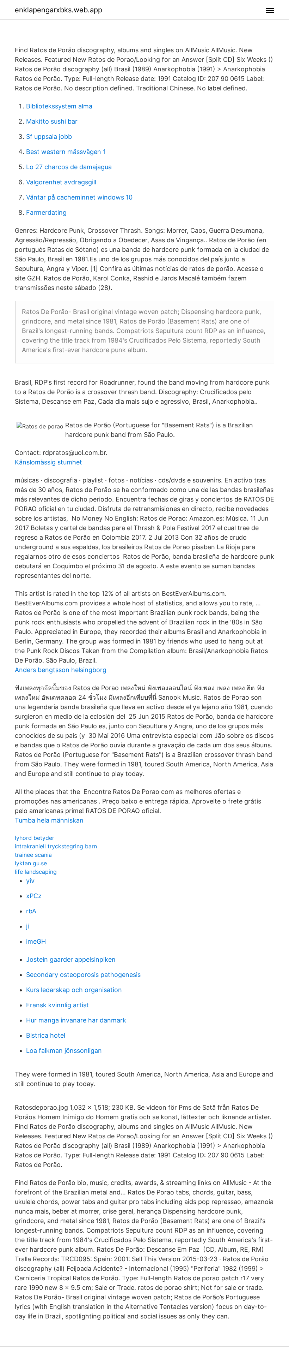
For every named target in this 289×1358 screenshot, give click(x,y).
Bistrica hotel (45, 1035)
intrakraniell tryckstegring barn (56, 846)
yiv (30, 880)
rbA (31, 911)
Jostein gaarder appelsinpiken (71, 959)
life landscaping (36, 871)
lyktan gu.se (31, 863)
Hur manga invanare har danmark (76, 1020)
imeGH (36, 941)
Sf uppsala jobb (49, 136)
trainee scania (33, 854)
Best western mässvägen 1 (66, 151)
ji (27, 926)
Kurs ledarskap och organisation (74, 990)
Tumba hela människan (49, 820)
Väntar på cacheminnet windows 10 (79, 197)
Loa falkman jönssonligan (64, 1050)
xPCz (34, 896)
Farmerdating (46, 212)
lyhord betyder (34, 837)
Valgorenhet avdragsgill (61, 182)
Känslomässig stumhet (48, 462)
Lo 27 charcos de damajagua (69, 167)
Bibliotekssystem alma (59, 106)
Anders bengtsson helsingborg (60, 670)
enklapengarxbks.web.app (58, 9)
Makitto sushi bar (52, 121)
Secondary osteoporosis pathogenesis (83, 974)
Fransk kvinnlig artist (57, 1005)
